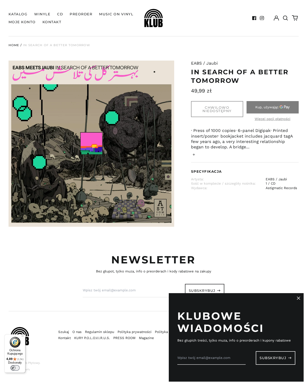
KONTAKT (52, 22)
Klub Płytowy (30, 363)
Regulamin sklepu (99, 332)
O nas (77, 332)
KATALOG (18, 14)
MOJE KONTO (22, 22)
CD (60, 14)
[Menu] (22, 337)
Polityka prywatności (134, 332)
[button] (285, 18)
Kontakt (64, 338)
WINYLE (42, 14)
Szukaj (63, 332)
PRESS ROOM (124, 338)
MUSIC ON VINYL (116, 14)
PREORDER (81, 14)
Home (14, 45)
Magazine (146, 338)
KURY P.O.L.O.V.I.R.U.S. (92, 338)
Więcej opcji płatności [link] (272, 119)
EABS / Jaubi (204, 63)
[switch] (15, 368)
